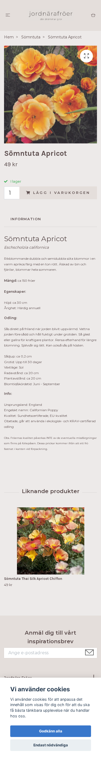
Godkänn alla (50, 731)
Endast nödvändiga (50, 745)
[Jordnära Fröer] (50, 15)
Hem (9, 37)
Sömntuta (30, 37)
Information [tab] (26, 219)
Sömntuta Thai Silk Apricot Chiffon (33, 579)
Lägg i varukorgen (61, 193)
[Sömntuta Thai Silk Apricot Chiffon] (50, 540)
